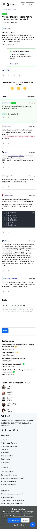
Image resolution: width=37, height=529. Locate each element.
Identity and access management (12, 494)
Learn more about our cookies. (23, 516)
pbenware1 (8, 241)
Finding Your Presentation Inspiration (14, 358)
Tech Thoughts (6, 361)
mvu (8, 409)
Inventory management (8, 484)
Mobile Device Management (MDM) (12, 478)
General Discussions (9, 10)
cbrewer (7, 103)
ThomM (9, 398)
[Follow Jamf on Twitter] (2, 430)
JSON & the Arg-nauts (9, 352)
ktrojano (9, 392)
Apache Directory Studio (16, 156)
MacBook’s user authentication (12, 364)
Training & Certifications (9, 443)
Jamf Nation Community (9, 446)
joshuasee (7, 126)
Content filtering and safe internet (12, 503)
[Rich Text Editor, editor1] (18, 317)
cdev (6, 152)
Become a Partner (7, 456)
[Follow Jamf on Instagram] (14, 430)
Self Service (5, 491)
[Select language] (23, 4)
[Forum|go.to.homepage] (11, 4)
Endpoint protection (7, 497)
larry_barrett (8, 176)
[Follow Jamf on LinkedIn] (6, 430)
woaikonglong (11, 404)
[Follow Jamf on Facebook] (18, 430)
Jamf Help (4, 440)
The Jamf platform (7, 472)
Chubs (9, 386)
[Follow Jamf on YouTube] (10, 430)
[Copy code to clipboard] (33, 212)
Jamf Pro (5, 70)
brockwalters (8, 195)
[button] (4, 5)
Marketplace (5, 452)
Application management (9, 481)
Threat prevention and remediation (12, 500)
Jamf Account (5, 462)
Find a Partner (5, 459)
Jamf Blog (4, 449)
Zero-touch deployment (9, 475)
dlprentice (7, 28)
